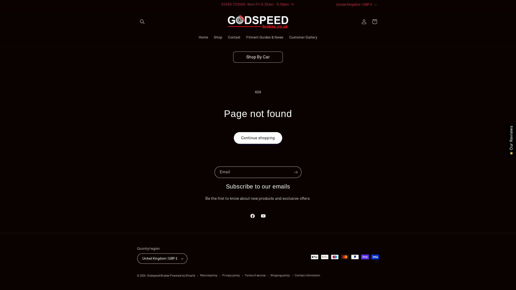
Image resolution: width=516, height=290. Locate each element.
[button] (142, 21)
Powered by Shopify (182, 275)
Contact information (307, 275)
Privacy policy (231, 275)
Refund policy (208, 275)
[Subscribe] (295, 172)
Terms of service (255, 275)
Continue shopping (258, 138)
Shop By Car (258, 57)
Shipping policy (280, 275)
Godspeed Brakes (158, 275)
